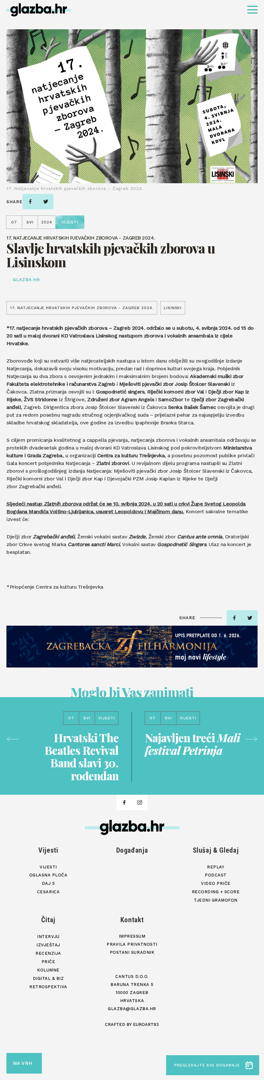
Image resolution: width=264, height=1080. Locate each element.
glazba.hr (26, 280)
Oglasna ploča (48, 875)
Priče (48, 961)
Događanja (132, 850)
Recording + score (216, 891)
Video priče (216, 883)
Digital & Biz (48, 978)
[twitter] (45, 201)
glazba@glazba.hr (132, 1008)
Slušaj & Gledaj (216, 850)
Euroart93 (146, 1024)
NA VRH (22, 1063)
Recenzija (48, 953)
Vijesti (48, 850)
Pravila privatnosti (132, 944)
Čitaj (48, 920)
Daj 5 (48, 883)
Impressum (132, 936)
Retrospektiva (48, 986)
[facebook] (30, 201)
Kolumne (48, 970)
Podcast (216, 875)
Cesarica (48, 891)
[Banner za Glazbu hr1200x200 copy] (132, 647)
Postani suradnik (132, 952)
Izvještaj (48, 945)
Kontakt (132, 920)
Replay (215, 867)
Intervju (48, 936)
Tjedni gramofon (216, 900)
